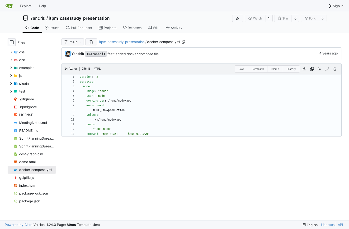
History (291, 69)
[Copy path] (183, 42)
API (340, 225)
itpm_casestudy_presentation (79, 18)
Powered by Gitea (19, 225)
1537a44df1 (95, 54)
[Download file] (304, 69)
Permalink (258, 69)
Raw (241, 69)
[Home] (9, 6)
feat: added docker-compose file (133, 54)
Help (42, 6)
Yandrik (37, 18)
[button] (91, 41)
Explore (26, 6)
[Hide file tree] (12, 42)
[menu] (310, 225)
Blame (275, 69)
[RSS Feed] (237, 18)
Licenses (328, 225)
